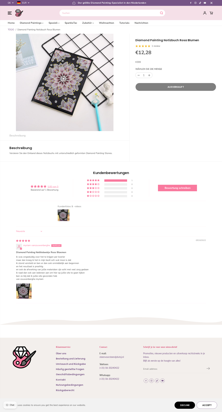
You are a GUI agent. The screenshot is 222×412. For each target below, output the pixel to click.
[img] (23, 240)
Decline (184, 405)
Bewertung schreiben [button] (177, 188)
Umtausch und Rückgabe (71, 364)
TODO (11, 29)
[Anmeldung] (205, 13)
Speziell (53, 22)
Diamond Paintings (31, 22)
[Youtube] (205, 3)
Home (11, 22)
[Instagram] (195, 3)
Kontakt (61, 379)
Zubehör (87, 22)
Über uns (61, 353)
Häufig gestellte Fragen (70, 369)
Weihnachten (106, 22)
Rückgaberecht (65, 390)
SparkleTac (71, 22)
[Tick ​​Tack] (200, 3)
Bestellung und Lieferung (70, 358)
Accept (207, 405)
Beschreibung (17, 135)
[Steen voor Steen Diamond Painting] (19, 12)
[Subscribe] (208, 369)
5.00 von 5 (53, 186)
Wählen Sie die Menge (148, 69)
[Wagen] (211, 13)
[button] (10, 13)
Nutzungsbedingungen (69, 385)
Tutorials (124, 22)
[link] (28, 357)
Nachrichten (141, 22)
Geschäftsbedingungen (70, 374)
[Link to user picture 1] (24, 291)
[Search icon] (161, 13)
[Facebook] (191, 3)
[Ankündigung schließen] (211, 3)
